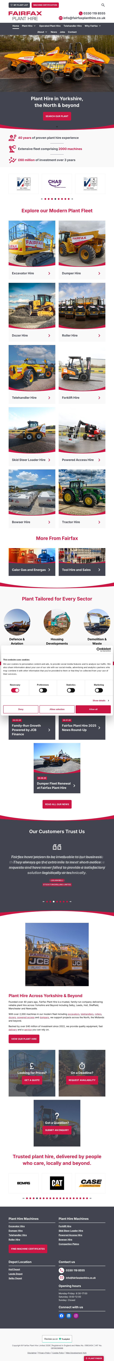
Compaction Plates (69, 1244)
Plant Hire (27, 25)
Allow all (93, 709)
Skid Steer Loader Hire (71, 1230)
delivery (13, 1029)
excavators (73, 1014)
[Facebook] (61, 1316)
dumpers (44, 1017)
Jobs (62, 32)
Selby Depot (15, 1278)
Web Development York (76, 1353)
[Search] (103, 5)
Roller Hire (14, 1239)
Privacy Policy (44, 1353)
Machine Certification (45, 5)
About (40, 32)
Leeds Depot (16, 1273)
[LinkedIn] (68, 1316)
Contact (72, 32)
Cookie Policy (58, 1353)
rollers (98, 1014)
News (54, 32)
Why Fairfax (91, 25)
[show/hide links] (34, 25)
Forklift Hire (65, 1226)
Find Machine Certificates (28, 1248)
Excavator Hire (17, 1226)
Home (16, 25)
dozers (12, 1017)
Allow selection (57, 709)
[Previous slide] (42, 199)
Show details (99, 700)
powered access (25, 1017)
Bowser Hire (65, 1239)
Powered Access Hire (70, 1235)
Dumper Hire (16, 1230)
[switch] (43, 690)
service (28, 1029)
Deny (20, 709)
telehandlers (87, 1014)
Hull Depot (14, 1269)
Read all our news (57, 804)
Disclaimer (32, 1353)
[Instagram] (76, 1316)
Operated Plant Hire (50, 25)
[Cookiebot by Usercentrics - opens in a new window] (98, 650)
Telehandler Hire (73, 25)
